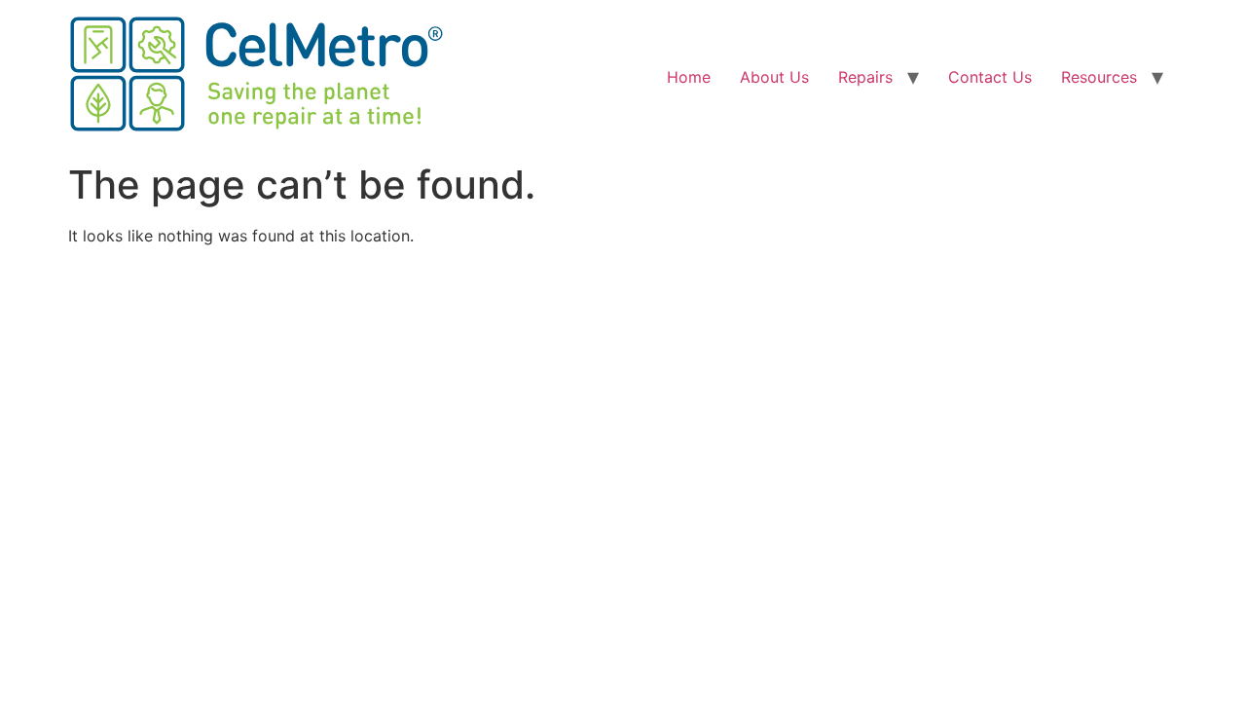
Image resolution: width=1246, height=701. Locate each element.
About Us (774, 77)
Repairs (865, 77)
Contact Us (990, 77)
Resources (1099, 77)
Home (689, 77)
